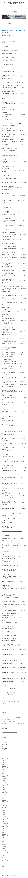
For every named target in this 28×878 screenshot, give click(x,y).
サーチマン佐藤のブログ (14, 3)
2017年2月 (4, 801)
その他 (3, 741)
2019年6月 (4, 769)
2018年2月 (4, 789)
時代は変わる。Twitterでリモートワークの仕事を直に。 (14, 723)
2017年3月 (4, 800)
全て (15, 701)
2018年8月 (4, 782)
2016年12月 (4, 805)
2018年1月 (4, 791)
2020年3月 (4, 760)
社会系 (18, 701)
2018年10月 (4, 778)
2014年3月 (4, 859)
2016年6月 (4, 814)
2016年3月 (4, 819)
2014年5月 (4, 855)
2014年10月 (4, 846)
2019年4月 (4, 771)
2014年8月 (4, 850)
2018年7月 (4, 784)
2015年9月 (4, 826)
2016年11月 (4, 807)
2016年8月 (4, 812)
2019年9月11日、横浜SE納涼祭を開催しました (12, 721)
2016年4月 (4, 818)
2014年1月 (4, 862)
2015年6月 (4, 832)
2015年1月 (4, 841)
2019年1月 (4, 775)
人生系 (8, 701)
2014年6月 (4, 853)
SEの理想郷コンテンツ (9, 597)
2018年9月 (4, 780)
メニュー (14, 11)
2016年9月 (4, 810)
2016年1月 (4, 821)
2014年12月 (4, 843)
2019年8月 (4, 766)
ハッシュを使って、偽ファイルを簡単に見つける (12, 717)
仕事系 (12, 701)
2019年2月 (4, 773)
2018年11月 (4, 776)
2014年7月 (4, 852)
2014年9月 (4, 848)
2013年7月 (4, 866)
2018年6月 (4, 785)
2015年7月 (4, 830)
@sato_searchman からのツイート (9, 732)
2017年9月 (4, 796)
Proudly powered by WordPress (8, 875)
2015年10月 (4, 825)
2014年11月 (4, 844)
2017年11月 (4, 794)
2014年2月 (4, 860)
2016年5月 (4, 816)
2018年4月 (4, 787)
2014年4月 (4, 857)
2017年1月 (4, 803)
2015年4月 (4, 835)
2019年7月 (4, 767)
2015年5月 (4, 834)
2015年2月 (4, 839)
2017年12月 (4, 792)
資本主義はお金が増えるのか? (8, 719)
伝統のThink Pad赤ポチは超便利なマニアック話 (12, 716)
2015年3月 (4, 837)
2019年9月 (4, 764)
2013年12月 (4, 864)
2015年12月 (4, 823)
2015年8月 (4, 828)
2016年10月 (4, 809)
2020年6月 (4, 758)
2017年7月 (4, 798)
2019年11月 (4, 762)
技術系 (3, 748)
